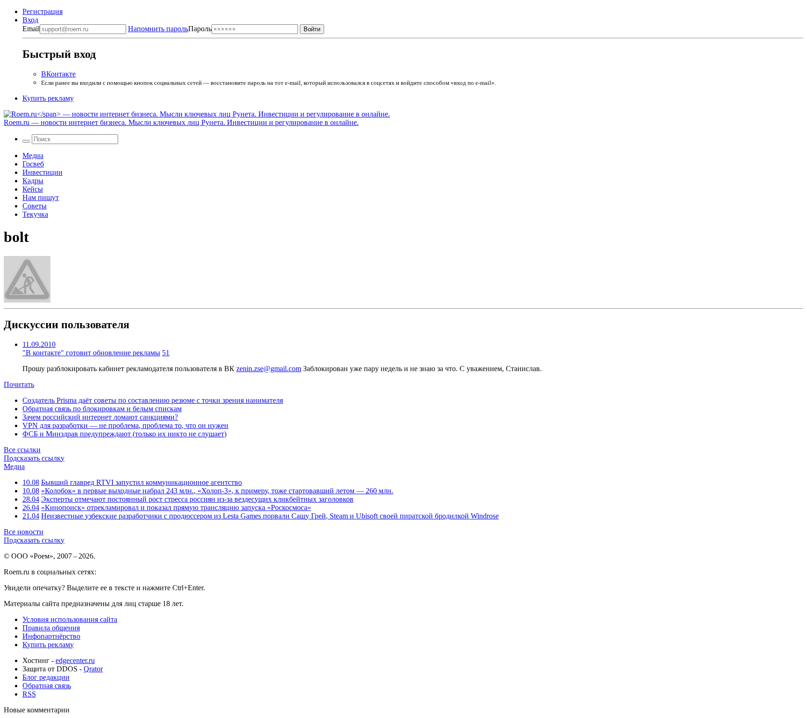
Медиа (32, 155)
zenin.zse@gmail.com (268, 369)
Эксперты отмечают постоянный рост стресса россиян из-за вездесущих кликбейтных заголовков (197, 499)
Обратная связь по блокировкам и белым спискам (102, 409)
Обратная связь (46, 686)
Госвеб (33, 164)
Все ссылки (22, 450)
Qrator (93, 669)
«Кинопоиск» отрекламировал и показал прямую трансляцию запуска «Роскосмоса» (176, 507)
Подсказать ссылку (34, 458)
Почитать (19, 384)
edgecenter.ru (75, 660)
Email (31, 29)
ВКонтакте (58, 74)
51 (166, 353)
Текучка (35, 214)
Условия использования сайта (69, 619)
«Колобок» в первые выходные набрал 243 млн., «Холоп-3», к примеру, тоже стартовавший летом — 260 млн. (217, 491)
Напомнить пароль (158, 29)
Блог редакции (46, 677)
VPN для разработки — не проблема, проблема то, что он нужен (125, 425)
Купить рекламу (48, 98)
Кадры (32, 181)
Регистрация (42, 11)
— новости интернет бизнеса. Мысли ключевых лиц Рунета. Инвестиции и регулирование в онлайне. (181, 122)
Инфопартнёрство (51, 636)
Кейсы (32, 189)
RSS (29, 694)
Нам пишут (40, 197)
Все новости (23, 532)
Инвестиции (42, 172)
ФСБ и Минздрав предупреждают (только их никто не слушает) (124, 434)
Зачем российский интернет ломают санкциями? (100, 417)
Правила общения (51, 628)
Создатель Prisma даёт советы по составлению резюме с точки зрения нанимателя (152, 400)
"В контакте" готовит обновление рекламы (91, 353)
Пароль (170, 29)
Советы (34, 206)
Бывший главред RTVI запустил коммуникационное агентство (141, 482)
